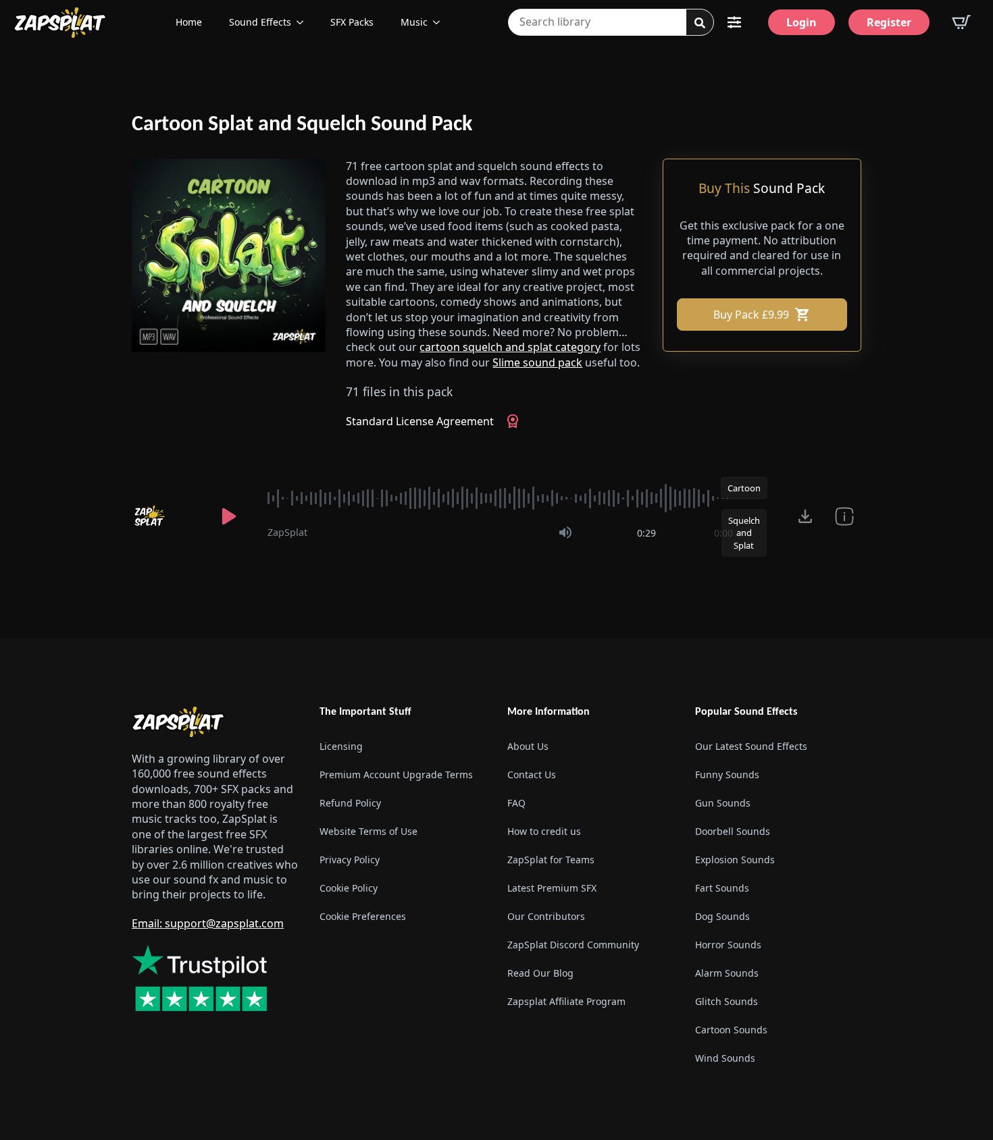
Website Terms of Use (368, 831)
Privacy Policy (350, 859)
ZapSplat (287, 532)
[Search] (699, 22)
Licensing (341, 746)
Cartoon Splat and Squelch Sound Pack (302, 125)
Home (189, 22)
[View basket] (961, 22)
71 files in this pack (399, 391)
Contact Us (531, 774)
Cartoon (744, 488)
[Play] (229, 516)
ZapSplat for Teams (550, 859)
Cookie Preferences (363, 916)
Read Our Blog (540, 973)
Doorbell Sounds (732, 831)
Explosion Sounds (735, 859)
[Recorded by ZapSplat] (161, 516)
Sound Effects (260, 22)
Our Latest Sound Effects (751, 746)
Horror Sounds (728, 944)
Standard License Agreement (420, 421)
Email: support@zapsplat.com (208, 923)
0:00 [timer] (723, 532)
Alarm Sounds (727, 973)
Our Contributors (546, 916)
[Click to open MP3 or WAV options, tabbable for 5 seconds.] (805, 516)
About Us (528, 746)
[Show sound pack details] (844, 516)
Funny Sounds (727, 774)
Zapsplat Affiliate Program (566, 1001)
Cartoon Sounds (731, 1029)
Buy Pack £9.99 (751, 314)
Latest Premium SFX (551, 887)
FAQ (516, 802)
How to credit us (544, 831)
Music (414, 22)
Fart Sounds (722, 887)
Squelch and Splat (744, 532)
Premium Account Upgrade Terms (396, 774)
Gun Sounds (722, 802)
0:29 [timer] (646, 532)
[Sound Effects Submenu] (304, 22)
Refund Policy (350, 802)
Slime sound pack (537, 362)
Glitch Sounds (726, 1001)
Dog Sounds (722, 916)
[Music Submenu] (440, 22)
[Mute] (565, 532)
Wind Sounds (725, 1058)
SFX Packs (352, 22)
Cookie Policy (349, 887)
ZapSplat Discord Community (573, 944)
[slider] (500, 498)
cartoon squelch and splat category (510, 347)
